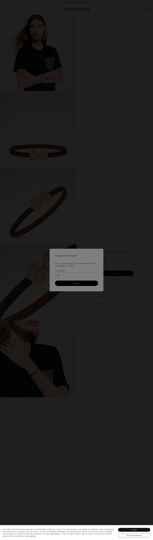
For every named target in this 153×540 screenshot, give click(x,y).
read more (32, 536)
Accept (134, 530)
